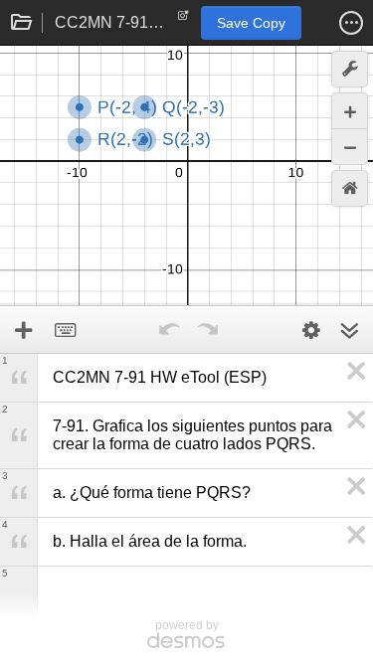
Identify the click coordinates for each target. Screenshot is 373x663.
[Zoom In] (349, 110)
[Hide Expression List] (349, 330)
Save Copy (251, 23)
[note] (183, 20)
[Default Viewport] (349, 188)
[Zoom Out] (349, 146)
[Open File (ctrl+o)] (22, 23)
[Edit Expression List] (311, 330)
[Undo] (170, 330)
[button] (351, 23)
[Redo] (208, 330)
